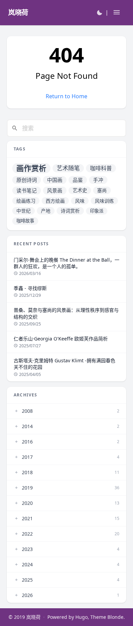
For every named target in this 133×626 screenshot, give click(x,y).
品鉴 (78, 179)
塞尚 (102, 190)
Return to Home (66, 96)
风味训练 (104, 201)
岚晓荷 (33, 617)
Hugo (81, 617)
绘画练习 (25, 201)
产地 (45, 210)
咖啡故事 (25, 221)
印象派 (96, 211)
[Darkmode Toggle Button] (100, 12)
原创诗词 (26, 179)
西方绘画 (55, 201)
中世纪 (23, 210)
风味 (80, 201)
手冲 (98, 179)
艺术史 (80, 190)
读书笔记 (26, 190)
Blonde (115, 617)
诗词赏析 (70, 210)
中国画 (54, 179)
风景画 (54, 190)
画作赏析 (31, 168)
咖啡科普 (101, 168)
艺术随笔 (68, 168)
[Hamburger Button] (116, 12)
